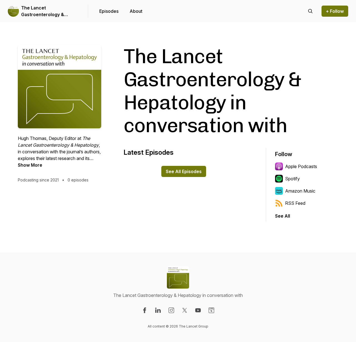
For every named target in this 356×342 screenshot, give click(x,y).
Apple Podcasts (301, 166)
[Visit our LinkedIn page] (158, 310)
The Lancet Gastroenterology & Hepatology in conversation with (42, 11)
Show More (30, 165)
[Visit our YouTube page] (198, 310)
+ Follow (335, 11)
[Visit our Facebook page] (144, 310)
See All (282, 216)
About (136, 11)
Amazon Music (300, 191)
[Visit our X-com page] (184, 310)
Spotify (292, 178)
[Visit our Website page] (211, 310)
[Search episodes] (310, 11)
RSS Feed (295, 203)
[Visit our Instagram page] (171, 310)
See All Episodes (184, 171)
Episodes (108, 11)
